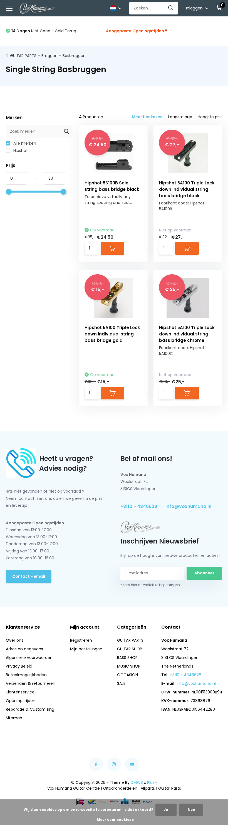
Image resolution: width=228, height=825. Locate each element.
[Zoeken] (171, 8)
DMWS (137, 782)
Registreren (81, 640)
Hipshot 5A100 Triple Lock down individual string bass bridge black (187, 189)
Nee (191, 809)
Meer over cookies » (115, 819)
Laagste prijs (180, 117)
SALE (121, 683)
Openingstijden (20, 700)
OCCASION (127, 675)
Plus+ (152, 782)
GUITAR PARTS (23, 55)
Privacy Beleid (19, 666)
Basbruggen (74, 55)
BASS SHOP (127, 657)
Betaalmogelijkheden (26, 675)
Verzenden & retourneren (30, 683)
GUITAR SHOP (129, 649)
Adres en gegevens (24, 649)
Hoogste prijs (210, 117)
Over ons (14, 640)
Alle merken (24, 143)
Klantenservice (20, 692)
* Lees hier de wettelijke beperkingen (150, 584)
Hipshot (20, 150)
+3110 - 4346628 (138, 506)
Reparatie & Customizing (30, 709)
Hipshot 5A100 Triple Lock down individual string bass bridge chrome (187, 334)
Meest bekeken (147, 117)
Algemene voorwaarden (29, 657)
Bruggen (49, 55)
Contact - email (28, 576)
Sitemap (14, 718)
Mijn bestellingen (86, 649)
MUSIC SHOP (128, 666)
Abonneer (204, 573)
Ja (166, 809)
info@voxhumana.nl (188, 506)
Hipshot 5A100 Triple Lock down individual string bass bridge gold (112, 334)
